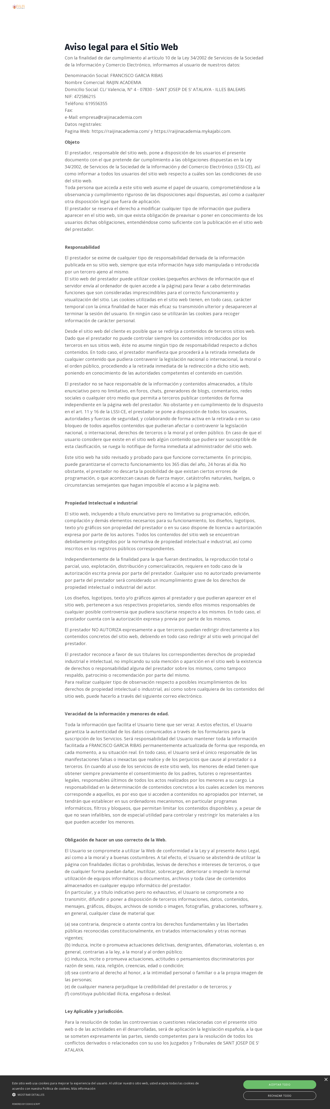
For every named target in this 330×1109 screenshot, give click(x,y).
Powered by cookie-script (26, 1104)
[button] (111, 1094)
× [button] (326, 1079)
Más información (83, 1089)
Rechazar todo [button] (279, 1095)
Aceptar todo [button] (279, 1084)
